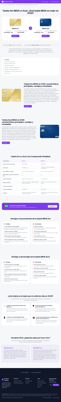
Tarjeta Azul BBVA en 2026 (9, 63)
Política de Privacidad (41, 382)
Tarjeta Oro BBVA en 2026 (9, 61)
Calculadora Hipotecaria (55, 1)
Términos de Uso (40, 381)
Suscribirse (55, 384)
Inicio (3, 4)
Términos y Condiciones (47, 397)
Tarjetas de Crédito (45, 1)
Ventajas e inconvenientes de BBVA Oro (11, 67)
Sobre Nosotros (29, 381)
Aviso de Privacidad (55, 397)
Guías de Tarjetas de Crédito (10, 4)
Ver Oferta (14, 35)
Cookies (39, 386)
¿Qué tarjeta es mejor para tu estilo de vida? (12, 71)
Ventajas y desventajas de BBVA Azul (11, 69)
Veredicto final (6, 73)
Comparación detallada (8, 65)
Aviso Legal (39, 384)
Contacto (27, 382)
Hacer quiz (51, 206)
